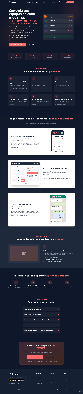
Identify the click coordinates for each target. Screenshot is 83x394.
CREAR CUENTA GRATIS (34, 357)
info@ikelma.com (61, 389)
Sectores (37, 2)
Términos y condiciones (68, 375)
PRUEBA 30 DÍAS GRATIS (17, 44)
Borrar (14, 180)
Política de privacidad (67, 378)
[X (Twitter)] (9, 383)
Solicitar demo (39, 380)
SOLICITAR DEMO (50, 357)
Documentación (53, 378)
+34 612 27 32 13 (71, 389)
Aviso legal (65, 380)
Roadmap (44, 2)
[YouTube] (18, 383)
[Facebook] (16, 383)
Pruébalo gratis (70, 2)
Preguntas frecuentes (53, 2)
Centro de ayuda (53, 375)
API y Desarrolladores (54, 380)
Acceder (61, 2)
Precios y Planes (39, 378)
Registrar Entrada (33, 173)
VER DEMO (31, 44)
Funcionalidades (30, 2)
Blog (51, 384)
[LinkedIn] (12, 383)
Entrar (22, 181)
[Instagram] (14, 383)
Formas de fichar (39, 375)
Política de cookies (67, 382)
